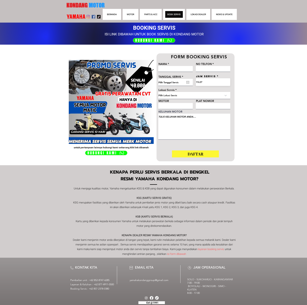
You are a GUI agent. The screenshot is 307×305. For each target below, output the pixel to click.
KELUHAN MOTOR (170, 111)
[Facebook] (93, 16)
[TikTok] (99, 16)
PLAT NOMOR (205, 101)
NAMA (162, 64)
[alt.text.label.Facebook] (151, 298)
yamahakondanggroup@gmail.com (149, 280)
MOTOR (163, 101)
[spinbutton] (213, 82)
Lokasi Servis (166, 90)
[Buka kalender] (187, 82)
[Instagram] (88, 16)
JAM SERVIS (206, 76)
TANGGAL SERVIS (171, 76)
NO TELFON (204, 64)
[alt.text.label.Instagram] (146, 298)
